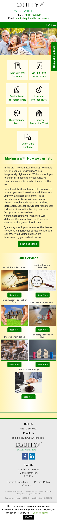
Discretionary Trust (14, 337)
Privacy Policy (42, 482)
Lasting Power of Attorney (42, 266)
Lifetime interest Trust (42, 302)
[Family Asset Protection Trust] (14, 315)
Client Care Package (28, 369)
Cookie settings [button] (41, 512)
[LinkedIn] (32, 456)
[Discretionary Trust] (14, 350)
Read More (14, 295)
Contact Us (28, 485)
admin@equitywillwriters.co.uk (32, 18)
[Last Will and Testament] (14, 281)
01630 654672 (33, 15)
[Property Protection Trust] (42, 350)
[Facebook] (25, 456)
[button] (49, 25)
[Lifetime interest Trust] (42, 315)
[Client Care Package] (28, 382)
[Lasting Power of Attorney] (42, 281)
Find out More (28, 243)
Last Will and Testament (14, 267)
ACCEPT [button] (28, 517)
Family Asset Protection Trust (14, 301)
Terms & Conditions (17, 482)
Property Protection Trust (42, 336)
